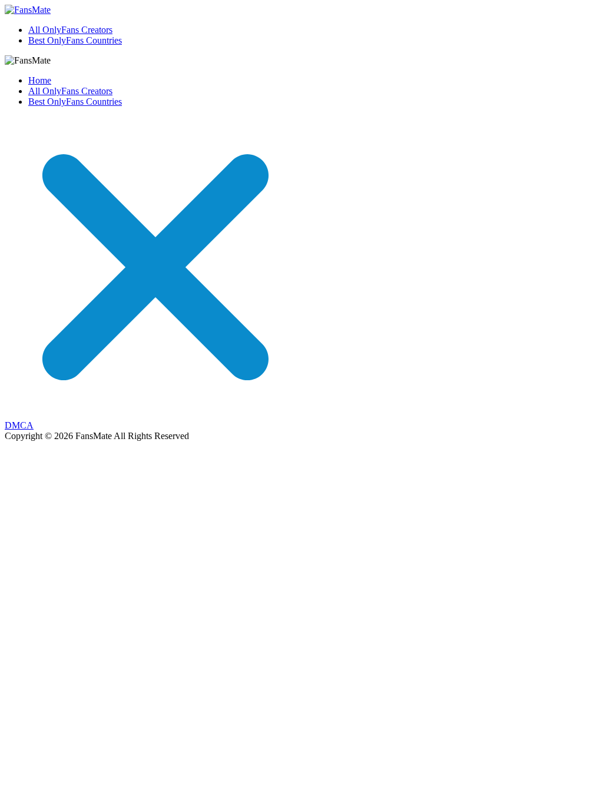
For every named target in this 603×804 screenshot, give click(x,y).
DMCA (19, 425)
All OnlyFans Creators (70, 30)
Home (39, 80)
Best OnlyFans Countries (75, 40)
